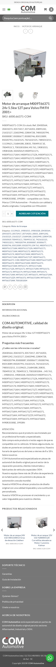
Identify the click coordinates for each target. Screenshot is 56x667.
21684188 (26, 236)
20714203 (26, 234)
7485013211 (8, 242)
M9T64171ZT (22, 275)
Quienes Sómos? (10, 596)
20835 (35, 234)
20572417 (16, 234)
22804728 (47, 236)
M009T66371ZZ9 (44, 260)
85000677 (41, 242)
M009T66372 (8, 263)
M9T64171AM (8, 275)
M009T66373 (37, 263)
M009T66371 (39, 257)
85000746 (6, 245)
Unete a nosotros (10, 607)
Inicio (17, 26)
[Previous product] (30, 31)
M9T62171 (20, 269)
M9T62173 (7, 272)
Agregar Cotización (32, 213)
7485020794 (20, 242)
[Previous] (6, 62)
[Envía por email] (20, 287)
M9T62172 (44, 269)
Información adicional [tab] (14, 310)
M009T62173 (37, 251)
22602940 (36, 236)
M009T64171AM (9, 257)
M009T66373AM (9, 266)
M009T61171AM (9, 248)
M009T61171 (46, 245)
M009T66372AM (22, 263)
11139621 (15, 231)
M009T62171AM (9, 251)
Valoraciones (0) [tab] (11, 316)
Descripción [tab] (8, 304)
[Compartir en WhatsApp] (4, 287)
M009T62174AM (22, 254)
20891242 (43, 234)
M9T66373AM (8, 280)
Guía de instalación (11, 579)
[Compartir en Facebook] (10, 287)
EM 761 (35, 245)
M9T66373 (45, 278)
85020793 (26, 245)
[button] (4, 9)
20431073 (6, 234)
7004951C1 (17, 239)
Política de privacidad (12, 601)
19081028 (35, 231)
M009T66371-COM (10, 260)
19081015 (25, 231)
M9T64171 (42, 272)
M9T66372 (21, 278)
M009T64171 (37, 254)
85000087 (31, 242)
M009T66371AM (27, 260)
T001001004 (21, 280)
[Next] (49, 62)
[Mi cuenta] (51, 9)
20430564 (45, 231)
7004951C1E (29, 239)
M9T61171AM (35, 266)
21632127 (16, 236)
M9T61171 (23, 266)
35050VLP (6, 239)
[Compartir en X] (15, 287)
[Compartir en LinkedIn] (25, 287)
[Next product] (25, 31)
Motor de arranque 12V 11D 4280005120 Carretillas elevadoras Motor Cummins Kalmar (41, 542)
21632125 (6, 236)
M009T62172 (24, 251)
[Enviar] (50, 18)
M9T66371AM (45, 275)
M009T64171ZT (25, 257)
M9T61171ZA (8, 269)
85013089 (16, 245)
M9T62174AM (29, 272)
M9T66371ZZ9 (8, 278)
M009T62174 (8, 254)
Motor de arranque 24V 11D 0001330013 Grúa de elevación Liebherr (14, 539)
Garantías (7, 573)
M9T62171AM (32, 269)
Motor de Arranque (32, 26)
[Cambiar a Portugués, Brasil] (9, 9)
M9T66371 (33, 275)
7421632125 (41, 239)
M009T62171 (39, 248)
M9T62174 (18, 272)
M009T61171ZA (25, 248)
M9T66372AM (33, 278)
